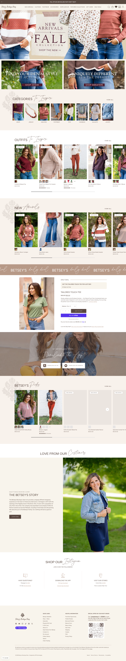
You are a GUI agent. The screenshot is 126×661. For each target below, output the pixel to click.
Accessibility (108, 655)
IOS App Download (63, 583)
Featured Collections (77, 7)
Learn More (15, 516)
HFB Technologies (38, 655)
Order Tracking (46, 640)
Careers (67, 632)
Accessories (54, 7)
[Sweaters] (43, 112)
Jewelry (31, 122)
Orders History (46, 636)
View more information (76, 326)
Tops (69, 122)
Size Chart (67, 627)
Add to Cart (78, 310)
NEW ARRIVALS (29, 7)
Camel (71, 427)
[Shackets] (95, 112)
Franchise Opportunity (70, 616)
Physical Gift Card (47, 623)
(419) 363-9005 (27, 585)
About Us (45, 627)
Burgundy (16, 181)
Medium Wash (40, 249)
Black (22, 427)
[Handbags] (82, 112)
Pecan (65, 181)
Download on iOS (53, 365)
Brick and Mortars (69, 621)
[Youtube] (19, 623)
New (27, 208)
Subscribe (45, 621)
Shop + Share (46, 619)
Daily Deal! (97, 7)
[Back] (2, 2)
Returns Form (68, 623)
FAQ (66, 634)
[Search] (108, 7)
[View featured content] (63, 29)
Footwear (45, 7)
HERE (28, 583)
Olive (40, 181)
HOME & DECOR (64, 7)
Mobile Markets (69, 619)
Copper (16, 249)
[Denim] (18, 112)
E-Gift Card (46, 625)
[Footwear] (56, 112)
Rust (65, 249)
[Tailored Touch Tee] (36, 303)
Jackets (107, 122)
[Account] (123, 7)
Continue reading (93, 301)
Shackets (95, 122)
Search (44, 638)
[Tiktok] (25, 623)
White (68, 427)
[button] (18, 163)
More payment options (74, 319)
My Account (46, 634)
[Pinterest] (29, 623)
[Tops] (69, 112)
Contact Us (46, 632)
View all (110, 99)
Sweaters (44, 122)
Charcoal (43, 181)
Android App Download (63, 585)
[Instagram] (22, 623)
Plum (89, 181)
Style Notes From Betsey (49, 629)
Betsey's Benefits (47, 616)
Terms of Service (94, 655)
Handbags (82, 122)
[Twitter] (32, 623)
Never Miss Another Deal (97, 326)
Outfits (31, 140)
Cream (114, 427)
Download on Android (76, 365)
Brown (114, 249)
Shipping (67, 629)
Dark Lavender (47, 181)
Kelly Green (71, 181)
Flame (68, 181)
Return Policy (68, 625)
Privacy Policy (68, 636)
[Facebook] (16, 623)
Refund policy (101, 655)
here (83, 649)
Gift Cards (89, 7)
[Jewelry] (31, 112)
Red (47, 427)
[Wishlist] (116, 7)
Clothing (38, 7)
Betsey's (27, 385)
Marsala (93, 181)
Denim (18, 122)
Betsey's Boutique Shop (24, 655)
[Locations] (119, 7)
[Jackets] (107, 112)
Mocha (19, 427)
